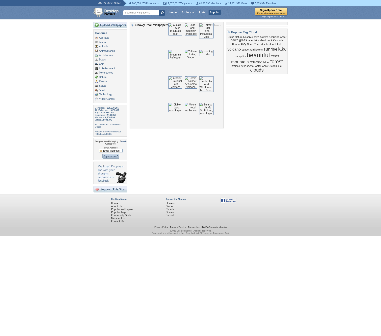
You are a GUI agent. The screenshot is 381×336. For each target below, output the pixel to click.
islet (280, 65)
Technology (105, 94)
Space (102, 85)
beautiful (258, 55)
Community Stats (121, 215)
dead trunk (266, 40)
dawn (234, 40)
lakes (266, 62)
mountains (254, 40)
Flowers (170, 203)
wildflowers (256, 49)
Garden (170, 206)
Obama (170, 212)
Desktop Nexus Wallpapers (106, 12)
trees (275, 56)
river (243, 65)
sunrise (270, 49)
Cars (101, 63)
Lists (202, 12)
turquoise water (277, 36)
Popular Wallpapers (122, 209)
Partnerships (194, 227)
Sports (103, 90)
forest (276, 61)
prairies (236, 65)
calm (256, 36)
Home (173, 12)
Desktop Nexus (184, 231)
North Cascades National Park (264, 44)
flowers (264, 36)
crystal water (253, 65)
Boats (102, 59)
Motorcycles (106, 72)
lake (282, 49)
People (103, 81)
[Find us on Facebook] (228, 202)
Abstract (104, 37)
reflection (256, 62)
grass (243, 40)
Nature (103, 77)
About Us (116, 206)
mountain (240, 61)
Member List (118, 218)
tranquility (240, 56)
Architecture (106, 55)
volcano (234, 49)
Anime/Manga (107, 50)
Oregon (272, 65)
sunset (245, 49)
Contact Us (117, 221)
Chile (265, 65)
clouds (257, 70)
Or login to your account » (271, 16)
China (231, 36)
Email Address (111, 147)
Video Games (107, 98)
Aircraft (103, 42)
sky (243, 44)
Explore (186, 12)
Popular (214, 12)
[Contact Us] (112, 182)
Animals (103, 46)
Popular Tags (118, 212)
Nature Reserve (244, 36)
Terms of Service (178, 227)
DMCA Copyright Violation (214, 227)
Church (170, 209)
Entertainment (107, 68)
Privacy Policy (161, 227)
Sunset (170, 215)
